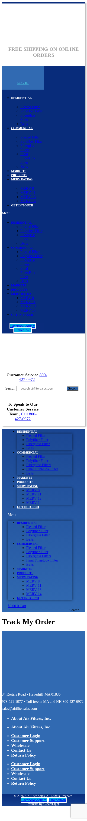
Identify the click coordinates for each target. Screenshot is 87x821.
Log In (23, 83)
